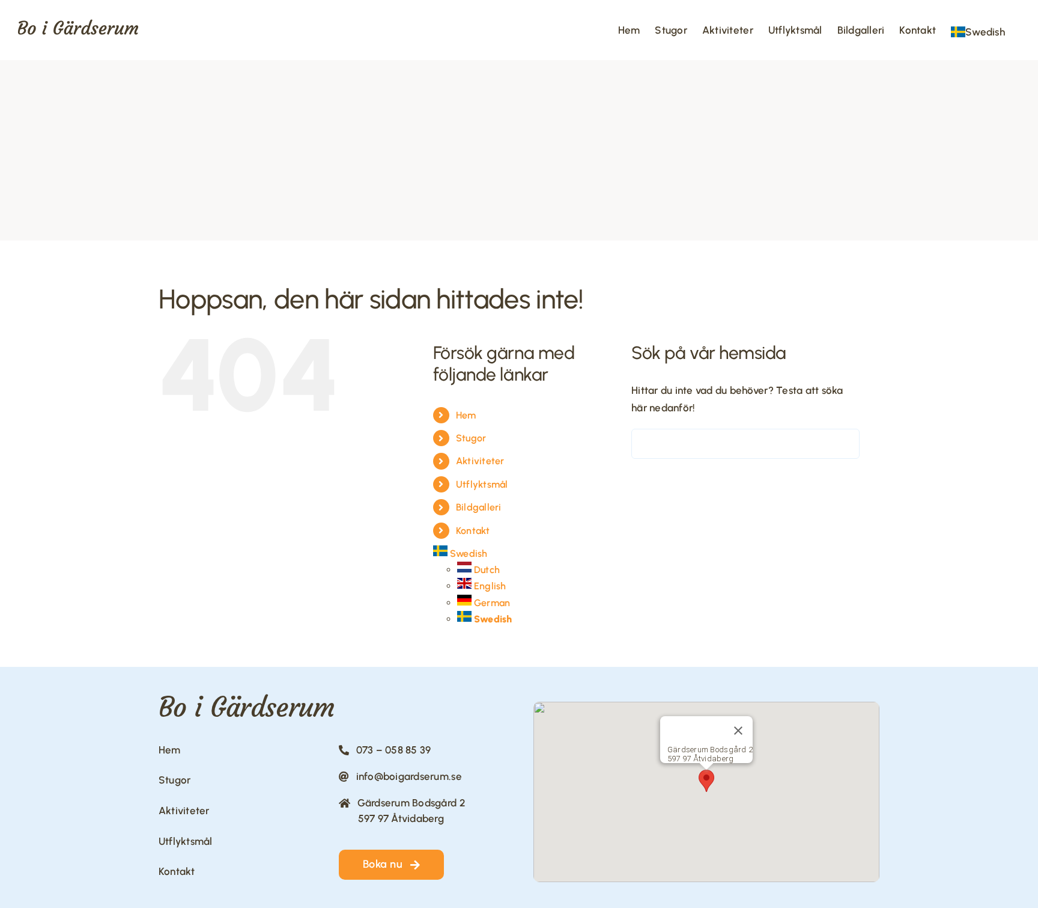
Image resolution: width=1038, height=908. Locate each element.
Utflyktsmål (482, 484)
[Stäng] (738, 730)
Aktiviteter (480, 461)
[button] (706, 781)
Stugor (471, 438)
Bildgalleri (479, 507)
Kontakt (473, 530)
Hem (466, 415)
